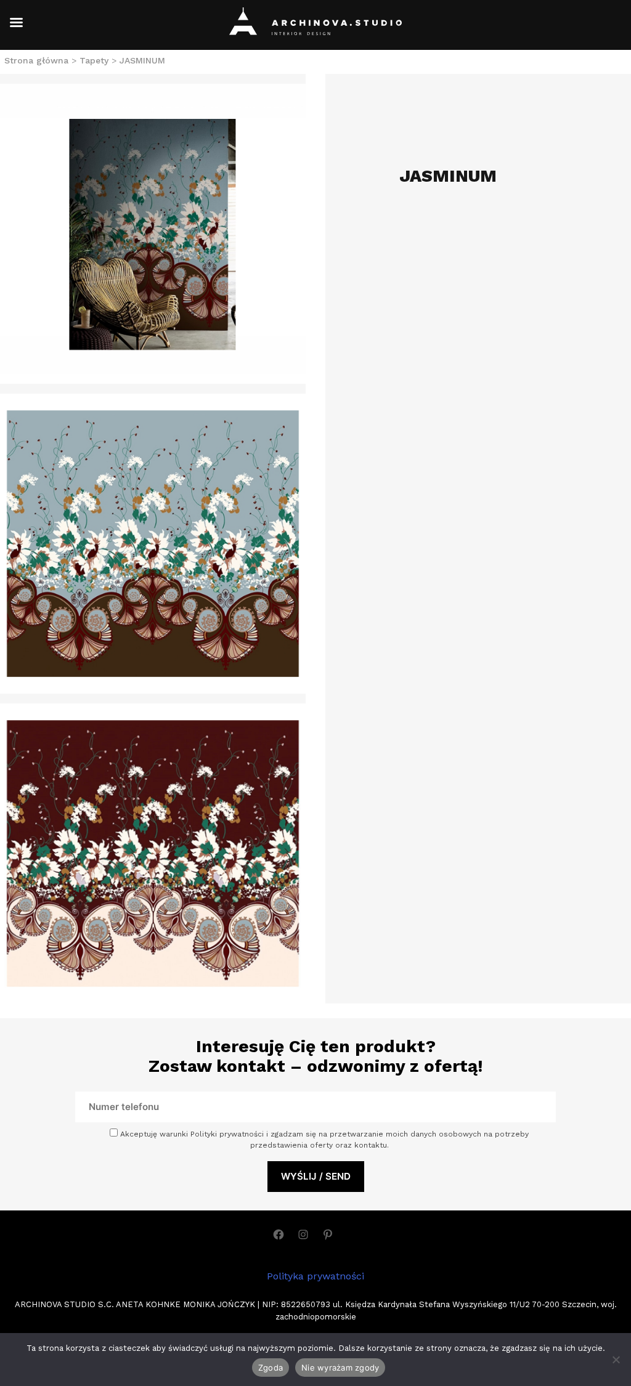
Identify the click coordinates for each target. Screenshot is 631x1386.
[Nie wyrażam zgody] (615, 1359)
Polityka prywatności (315, 1276)
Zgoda (270, 1367)
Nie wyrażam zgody (340, 1367)
